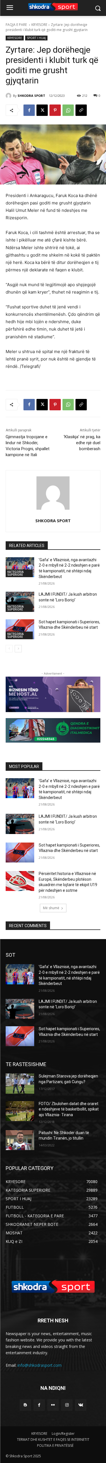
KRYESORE (39, 24)
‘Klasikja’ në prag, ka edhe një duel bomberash (82, 442)
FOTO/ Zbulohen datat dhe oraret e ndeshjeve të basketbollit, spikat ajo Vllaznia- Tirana (69, 1109)
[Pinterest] (55, 110)
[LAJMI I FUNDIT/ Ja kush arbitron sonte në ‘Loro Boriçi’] (20, 602)
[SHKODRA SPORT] (9, 96)
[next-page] (18, 648)
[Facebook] (29, 110)
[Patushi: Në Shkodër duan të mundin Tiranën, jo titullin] (20, 1140)
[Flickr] (53, 1405)
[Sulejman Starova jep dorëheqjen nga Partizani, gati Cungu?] (20, 1083)
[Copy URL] (81, 110)
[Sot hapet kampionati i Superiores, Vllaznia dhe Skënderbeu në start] (20, 629)
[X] (42, 110)
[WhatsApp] (68, 110)
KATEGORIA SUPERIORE (15, 573)
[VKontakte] (80, 1405)
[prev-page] (9, 648)
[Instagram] (66, 1405)
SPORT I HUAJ (36, 38)
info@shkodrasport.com (40, 1365)
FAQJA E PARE (17, 24)
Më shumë (51, 907)
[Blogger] (25, 1405)
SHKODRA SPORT (31, 95)
